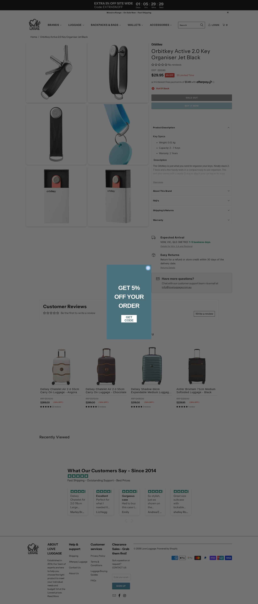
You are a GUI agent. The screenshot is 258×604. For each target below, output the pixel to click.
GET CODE (129, 318)
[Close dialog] (148, 268)
